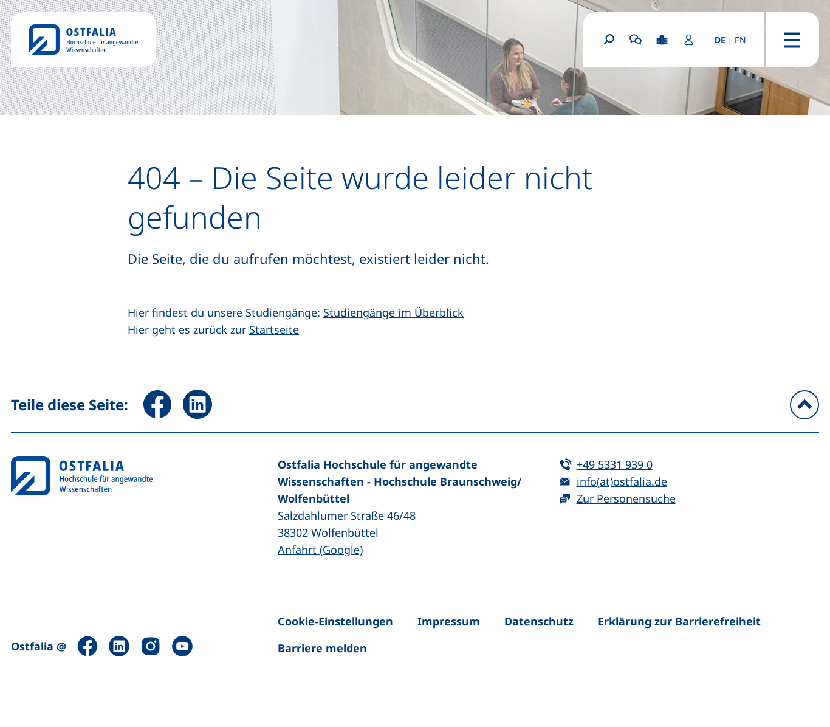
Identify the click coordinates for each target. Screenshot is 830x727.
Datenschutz (539, 621)
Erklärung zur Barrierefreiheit (679, 621)
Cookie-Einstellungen (335, 621)
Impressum (448, 621)
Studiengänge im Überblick (393, 312)
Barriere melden (322, 648)
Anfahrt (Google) (320, 549)
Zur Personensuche (626, 498)
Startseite (274, 329)
